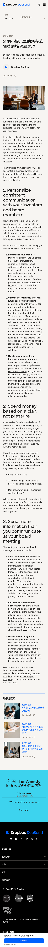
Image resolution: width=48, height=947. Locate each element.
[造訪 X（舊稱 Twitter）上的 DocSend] (21, 839)
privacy (33, 802)
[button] (24, 940)
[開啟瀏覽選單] (44, 4)
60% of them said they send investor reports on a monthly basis (22, 233)
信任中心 (6, 922)
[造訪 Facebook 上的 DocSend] (27, 839)
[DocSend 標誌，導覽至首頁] (16, 4)
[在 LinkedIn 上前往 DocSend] (16, 839)
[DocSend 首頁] (24, 832)
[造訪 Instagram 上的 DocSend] (32, 839)
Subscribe (24, 810)
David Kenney (9, 453)
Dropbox (21, 889)
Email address (24, 793)
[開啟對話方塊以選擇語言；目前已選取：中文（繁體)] (39, 4)
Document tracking (17, 371)
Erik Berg (37, 310)
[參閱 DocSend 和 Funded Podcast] (37, 839)
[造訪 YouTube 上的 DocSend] (11, 839)
